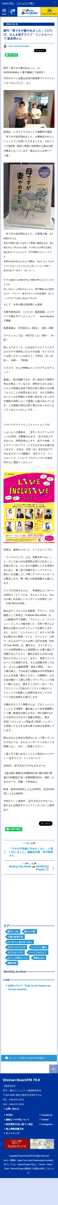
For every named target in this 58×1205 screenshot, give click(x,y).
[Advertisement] (29, 897)
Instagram (46, 1124)
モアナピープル (15, 952)
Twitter (45, 1119)
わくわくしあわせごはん (19, 942)
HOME (9, 1115)
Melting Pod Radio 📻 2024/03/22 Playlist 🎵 (29, 868)
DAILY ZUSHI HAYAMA (18, 46)
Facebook (46, 1115)
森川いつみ (13, 931)
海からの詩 (29, 931)
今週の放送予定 (15, 936)
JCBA (12, 1160)
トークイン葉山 (39, 947)
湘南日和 (11, 963)
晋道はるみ (38, 957)
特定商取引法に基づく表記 (19, 1124)
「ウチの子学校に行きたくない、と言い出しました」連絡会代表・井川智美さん (31, 852)
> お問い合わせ (11, 1108)
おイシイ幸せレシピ (17, 957)
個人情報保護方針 (15, 1129)
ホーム (12, 1058)
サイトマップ (12, 1133)
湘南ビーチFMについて (17, 1119)
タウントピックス (16, 947)
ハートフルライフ (38, 952)
